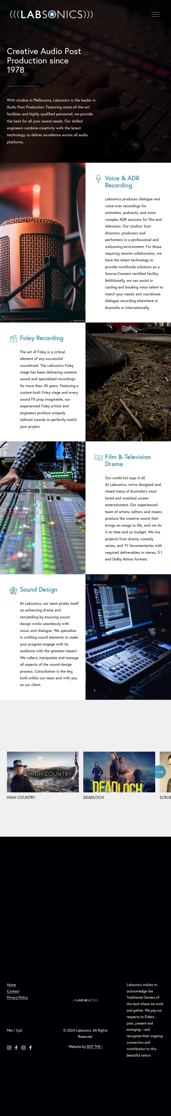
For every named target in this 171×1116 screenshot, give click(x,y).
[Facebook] (16, 1047)
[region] (85, 776)
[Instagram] (9, 1047)
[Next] (159, 772)
